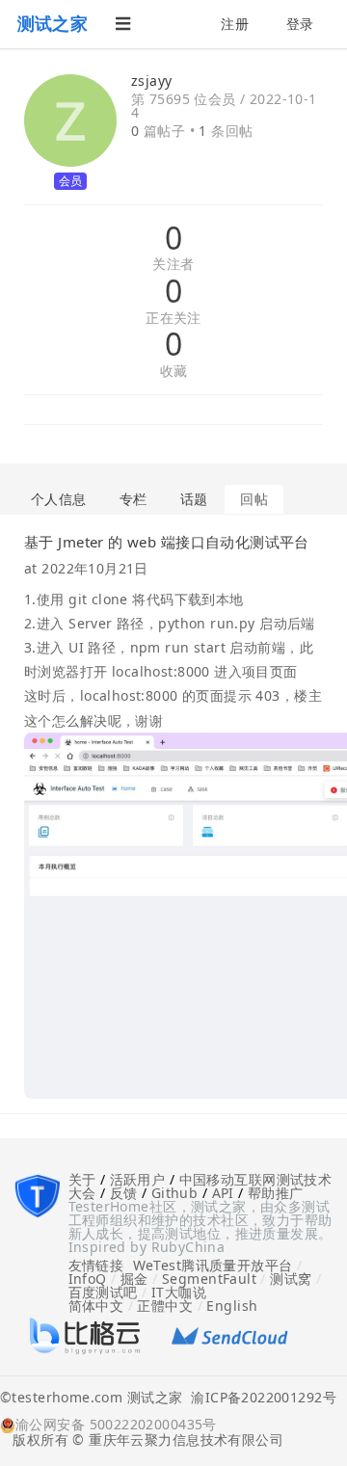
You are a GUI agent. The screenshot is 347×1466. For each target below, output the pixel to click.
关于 (82, 1179)
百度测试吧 (103, 1292)
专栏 (133, 499)
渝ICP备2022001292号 (259, 1398)
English (231, 1305)
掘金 (134, 1278)
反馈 (124, 1193)
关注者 (173, 264)
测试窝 (290, 1278)
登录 (300, 23)
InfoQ (87, 1278)
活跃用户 (138, 1179)
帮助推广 (276, 1193)
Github (175, 1193)
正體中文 (165, 1305)
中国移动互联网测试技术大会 (200, 1186)
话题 (194, 499)
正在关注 (173, 318)
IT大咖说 (178, 1292)
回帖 (254, 499)
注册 (235, 23)
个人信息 (59, 499)
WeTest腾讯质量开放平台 (213, 1265)
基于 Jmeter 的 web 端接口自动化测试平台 (166, 541)
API (223, 1193)
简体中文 (96, 1305)
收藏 (174, 371)
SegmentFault (209, 1278)
